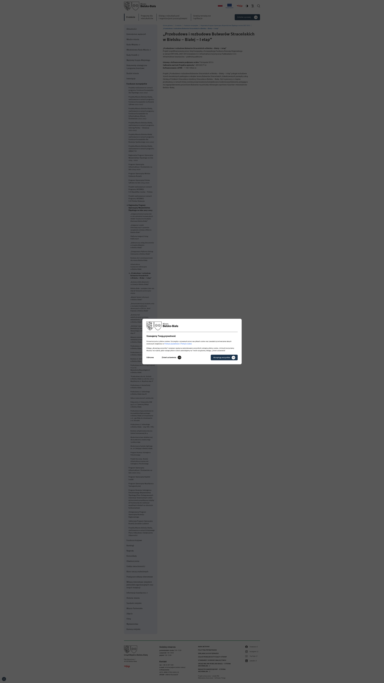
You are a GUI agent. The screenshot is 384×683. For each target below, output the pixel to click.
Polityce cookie (186, 344)
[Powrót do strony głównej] (192, 326)
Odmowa (150, 357)
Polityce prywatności (171, 344)
